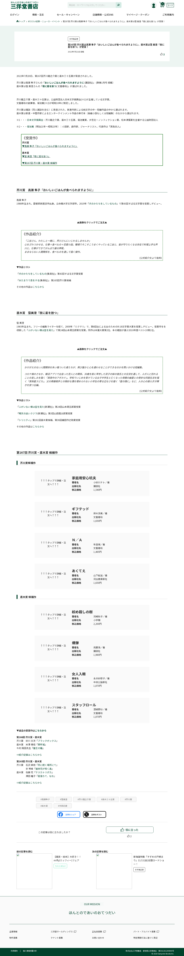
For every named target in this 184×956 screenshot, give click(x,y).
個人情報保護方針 (30, 951)
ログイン (14, 14)
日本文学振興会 (35, 120)
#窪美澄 (63, 799)
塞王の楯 (37, 748)
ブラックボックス (47, 740)
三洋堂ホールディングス (62, 931)
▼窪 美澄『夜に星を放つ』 (36, 156)
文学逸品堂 (73, 39)
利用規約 (14, 951)
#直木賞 (44, 805)
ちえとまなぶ (60, 866)
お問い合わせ (98, 937)
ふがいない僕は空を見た (40, 330)
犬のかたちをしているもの (103, 203)
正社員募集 (97, 931)
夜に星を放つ (49, 86)
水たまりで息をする (29, 280)
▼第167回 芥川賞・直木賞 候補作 (39, 163)
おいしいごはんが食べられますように (64, 82)
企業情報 (13, 931)
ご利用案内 (168, 14)
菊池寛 (30, 126)
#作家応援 (62, 805)
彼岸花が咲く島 (44, 768)
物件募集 (13, 937)
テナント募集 (57, 937)
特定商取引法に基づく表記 (145, 937)
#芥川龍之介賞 (84, 799)
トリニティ (24, 420)
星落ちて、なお (46, 776)
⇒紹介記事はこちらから (29, 754)
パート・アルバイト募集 (144, 931)
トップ (22, 21)
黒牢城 (41, 744)
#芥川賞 (128, 799)
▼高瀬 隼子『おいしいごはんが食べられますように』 (50, 146)
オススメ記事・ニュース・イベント (44, 21)
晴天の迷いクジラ (28, 413)
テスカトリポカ (44, 772)
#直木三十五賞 (107, 799)
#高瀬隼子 (45, 799)
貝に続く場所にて (47, 765)
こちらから (38, 286)
